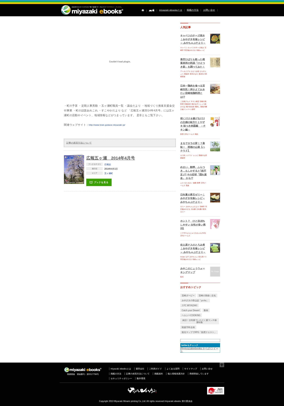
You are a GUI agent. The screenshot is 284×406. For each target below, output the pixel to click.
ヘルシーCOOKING (191, 315)
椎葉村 (186, 74)
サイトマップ (190, 369)
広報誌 (107, 164)
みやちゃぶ (193, 257)
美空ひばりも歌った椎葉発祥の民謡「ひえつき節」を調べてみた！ (192, 63)
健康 (194, 183)
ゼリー (182, 206)
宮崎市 (202, 206)
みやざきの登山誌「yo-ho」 (195, 300)
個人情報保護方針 (176, 373)
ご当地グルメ (185, 101)
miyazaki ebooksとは (170, 10)
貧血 (187, 185)
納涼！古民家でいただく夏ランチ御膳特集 (199, 321)
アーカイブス (185, 71)
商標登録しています (199, 373)
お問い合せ (209, 10)
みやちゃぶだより (192, 206)
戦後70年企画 (188, 327)
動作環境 (141, 378)
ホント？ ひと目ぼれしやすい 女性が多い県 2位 (193, 224)
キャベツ (183, 48)
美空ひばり (194, 74)
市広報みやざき (190, 50)
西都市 (182, 158)
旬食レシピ (200, 50)
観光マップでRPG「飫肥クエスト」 (199, 332)
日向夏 (193, 209)
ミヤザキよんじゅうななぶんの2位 (193, 233)
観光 (182, 277)
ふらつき (183, 183)
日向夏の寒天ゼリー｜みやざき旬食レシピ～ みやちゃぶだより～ (192, 198)
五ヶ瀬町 (108, 173)
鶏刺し (197, 107)
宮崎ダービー (188, 295)
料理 (182, 134)
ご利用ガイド (155, 369)
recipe (182, 257)
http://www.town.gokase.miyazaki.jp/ (107, 125)
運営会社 (140, 369)
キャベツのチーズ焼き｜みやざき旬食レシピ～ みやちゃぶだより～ (193, 39)
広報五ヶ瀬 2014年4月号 (110, 158)
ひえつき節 (195, 71)
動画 (206, 310)
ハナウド (189, 155)
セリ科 (182, 155)
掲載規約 (158, 373)
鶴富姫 (182, 76)
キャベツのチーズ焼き (196, 48)
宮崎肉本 (187, 104)
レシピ (195, 155)
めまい (190, 183)
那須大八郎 (203, 74)
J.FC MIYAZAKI (189, 305)
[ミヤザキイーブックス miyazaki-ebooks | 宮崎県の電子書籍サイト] (92, 14)
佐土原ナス (202, 257)
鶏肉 (196, 134)
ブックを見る (101, 182)
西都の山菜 (203, 155)
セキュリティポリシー (121, 378)
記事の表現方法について (79, 143)
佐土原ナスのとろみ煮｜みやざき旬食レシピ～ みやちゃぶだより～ (193, 248)
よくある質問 (173, 369)
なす (187, 257)
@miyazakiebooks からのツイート (199, 350)
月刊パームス (189, 134)
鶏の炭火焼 (190, 107)
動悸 (198, 183)
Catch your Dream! (191, 310)
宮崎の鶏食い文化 (207, 295)
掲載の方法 (193, 10)
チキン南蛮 (195, 101)
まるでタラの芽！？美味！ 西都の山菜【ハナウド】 (192, 147)
